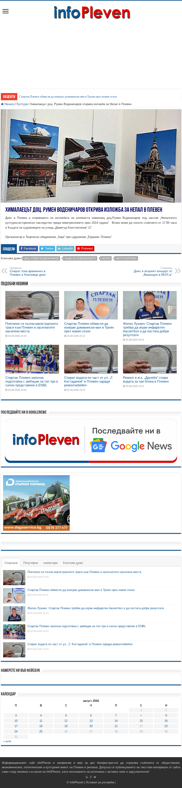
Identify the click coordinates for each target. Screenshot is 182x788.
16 (166, 720)
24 (16, 731)
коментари (50, 563)
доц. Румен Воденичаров (41, 258)
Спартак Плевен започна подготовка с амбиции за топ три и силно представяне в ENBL (31, 381)
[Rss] (87, 777)
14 (116, 720)
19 (65, 726)
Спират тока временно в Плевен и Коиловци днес (28, 271)
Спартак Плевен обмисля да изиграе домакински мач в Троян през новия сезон (68, 96)
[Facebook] (90, 777)
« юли (7, 741)
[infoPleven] (91, 11)
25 (40, 731)
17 (16, 726)
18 (40, 726)
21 (116, 726)
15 (141, 720)
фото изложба (126, 258)
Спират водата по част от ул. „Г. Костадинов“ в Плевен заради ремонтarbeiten (88, 381)
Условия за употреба (100, 782)
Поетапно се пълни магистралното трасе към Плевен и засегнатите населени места (31, 327)
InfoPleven (76, 782)
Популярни (30, 563)
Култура (22, 104)
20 (91, 726)
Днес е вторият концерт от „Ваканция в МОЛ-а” (153, 271)
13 (91, 720)
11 (41, 720)
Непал (106, 258)
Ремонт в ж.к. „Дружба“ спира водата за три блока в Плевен (146, 379)
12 (65, 720)
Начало (9, 104)
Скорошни (11, 563)
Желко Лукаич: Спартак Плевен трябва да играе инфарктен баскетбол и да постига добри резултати (147, 329)
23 (166, 726)
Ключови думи (73, 563)
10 (16, 720)
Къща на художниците (80, 258)
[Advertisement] (91, 57)
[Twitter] (95, 777)
